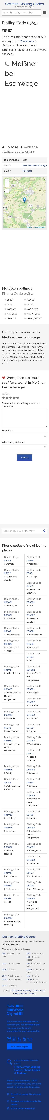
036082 (34, 600)
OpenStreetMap (39, 227)
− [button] (7, 185)
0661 (33, 976)
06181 (9, 969)
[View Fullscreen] (7, 191)
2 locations (27, 41)
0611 (35, 953)
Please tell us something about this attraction (21, 405)
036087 (11, 613)
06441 (9, 985)
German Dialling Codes (24, 4)
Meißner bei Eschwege (35, 165)
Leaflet (29, 227)
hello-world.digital (19, 1046)
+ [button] (7, 181)
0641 (11, 976)
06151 (11, 963)
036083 (11, 687)
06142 (12, 979)
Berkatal (27, 170)
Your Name (8, 430)
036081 (11, 600)
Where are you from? (13, 441)
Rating (5, 393)
